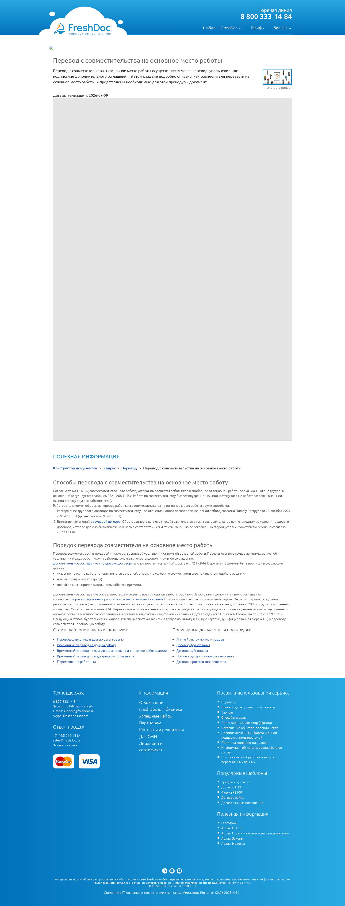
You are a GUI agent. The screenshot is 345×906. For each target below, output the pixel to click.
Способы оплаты (233, 717)
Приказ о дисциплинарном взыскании (205, 656)
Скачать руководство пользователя (248, 707)
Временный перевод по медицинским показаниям (95, 656)
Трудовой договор (235, 781)
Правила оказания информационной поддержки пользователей (249, 735)
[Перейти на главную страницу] (82, 28)
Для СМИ (148, 736)
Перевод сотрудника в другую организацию (90, 639)
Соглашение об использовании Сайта (249, 727)
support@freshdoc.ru (78, 710)
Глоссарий (229, 822)
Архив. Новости (233, 843)
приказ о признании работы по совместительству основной (118, 599)
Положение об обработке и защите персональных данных (248, 759)
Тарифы (257, 27)
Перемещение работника (76, 661)
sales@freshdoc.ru (66, 740)
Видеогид (228, 701)
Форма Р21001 (232, 792)
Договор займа (232, 797)
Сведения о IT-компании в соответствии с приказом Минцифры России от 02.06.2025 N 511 (172, 892)
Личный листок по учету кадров (200, 639)
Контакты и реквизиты (161, 729)
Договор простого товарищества (201, 661)
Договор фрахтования (193, 644)
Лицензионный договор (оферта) (246, 722)
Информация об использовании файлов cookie (251, 749)
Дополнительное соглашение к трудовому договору (93, 563)
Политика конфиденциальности (245, 742)
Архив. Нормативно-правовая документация (255, 833)
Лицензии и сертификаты (152, 746)
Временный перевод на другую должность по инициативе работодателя (112, 650)
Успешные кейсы (155, 715)
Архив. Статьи (231, 827)
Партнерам (150, 722)
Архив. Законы (232, 838)
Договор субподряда (192, 650)
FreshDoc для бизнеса (160, 709)
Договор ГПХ (231, 787)
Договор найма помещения (242, 802)
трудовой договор (107, 521)
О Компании (151, 702)
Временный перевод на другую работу (86, 644)
